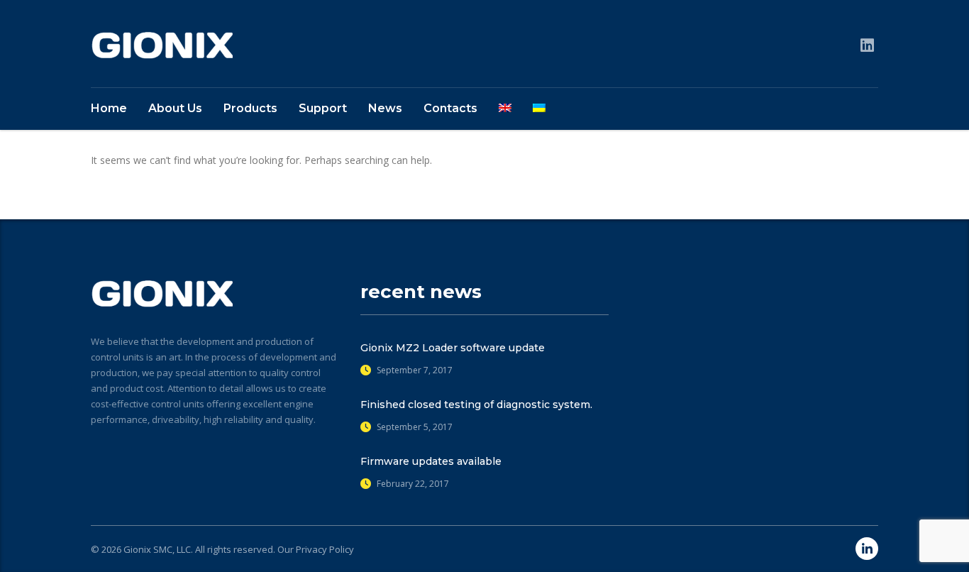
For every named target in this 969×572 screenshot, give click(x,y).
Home (109, 108)
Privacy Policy (325, 549)
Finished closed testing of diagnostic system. (476, 404)
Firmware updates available (431, 461)
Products (250, 108)
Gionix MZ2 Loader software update (452, 347)
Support (323, 108)
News (385, 108)
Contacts (450, 108)
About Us (175, 108)
